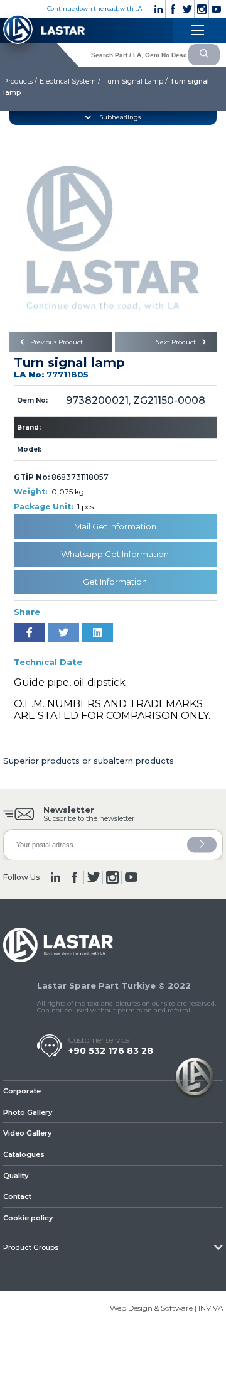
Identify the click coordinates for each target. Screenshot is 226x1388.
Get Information (115, 582)
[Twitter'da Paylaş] (63, 632)
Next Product (176, 342)
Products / (20, 81)
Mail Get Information (115, 526)
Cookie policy (28, 1217)
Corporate (22, 1091)
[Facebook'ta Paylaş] (29, 632)
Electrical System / (70, 81)
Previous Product (55, 342)
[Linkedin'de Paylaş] (97, 632)
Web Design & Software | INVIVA (166, 1308)
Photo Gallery (27, 1112)
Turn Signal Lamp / (135, 81)
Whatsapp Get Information (115, 554)
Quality (15, 1175)
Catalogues (24, 1154)
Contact (17, 1196)
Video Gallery (27, 1133)
